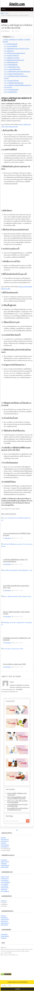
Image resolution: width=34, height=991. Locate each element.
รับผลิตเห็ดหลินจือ (5, 936)
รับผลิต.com (17, 4)
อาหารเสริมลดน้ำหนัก (5, 882)
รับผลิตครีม (3, 838)
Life (5, 21)
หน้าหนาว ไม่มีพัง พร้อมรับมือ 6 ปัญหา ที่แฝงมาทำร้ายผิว (16, 125)
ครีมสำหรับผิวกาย (5, 841)
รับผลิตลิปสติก (4, 918)
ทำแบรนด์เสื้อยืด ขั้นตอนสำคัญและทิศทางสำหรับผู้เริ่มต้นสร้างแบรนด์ (17, 809)
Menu (3, 9)
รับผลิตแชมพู (4, 863)
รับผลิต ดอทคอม (6, 31)
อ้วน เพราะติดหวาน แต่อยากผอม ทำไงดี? (14, 664)
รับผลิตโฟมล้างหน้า (5, 865)
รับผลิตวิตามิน (4, 889)
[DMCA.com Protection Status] (6, 975)
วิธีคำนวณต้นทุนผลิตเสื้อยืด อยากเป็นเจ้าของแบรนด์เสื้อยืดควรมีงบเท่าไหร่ (16, 798)
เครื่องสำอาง (3, 916)
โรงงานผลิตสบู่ (4, 860)
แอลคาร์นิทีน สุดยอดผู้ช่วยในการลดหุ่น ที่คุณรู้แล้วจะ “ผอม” (16, 586)
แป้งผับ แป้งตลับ (4, 925)
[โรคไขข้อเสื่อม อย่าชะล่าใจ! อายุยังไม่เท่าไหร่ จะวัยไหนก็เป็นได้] (17, 629)
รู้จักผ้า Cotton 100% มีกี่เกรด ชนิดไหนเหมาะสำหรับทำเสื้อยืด (17, 801)
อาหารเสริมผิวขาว (5, 880)
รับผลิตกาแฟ (3, 901)
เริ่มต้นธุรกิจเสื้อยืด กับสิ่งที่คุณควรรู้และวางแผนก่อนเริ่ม (17, 794)
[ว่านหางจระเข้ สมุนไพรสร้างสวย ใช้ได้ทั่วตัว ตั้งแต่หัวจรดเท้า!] (17, 524)
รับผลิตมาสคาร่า (4, 921)
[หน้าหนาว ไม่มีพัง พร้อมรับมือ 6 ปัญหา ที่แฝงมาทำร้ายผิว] (17, 602)
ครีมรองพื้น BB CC (5, 847)
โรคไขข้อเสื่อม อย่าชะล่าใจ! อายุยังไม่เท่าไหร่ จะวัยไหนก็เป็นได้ (16, 639)
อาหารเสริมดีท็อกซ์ (5, 891)
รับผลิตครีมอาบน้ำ (5, 862)
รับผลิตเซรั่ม (3, 843)
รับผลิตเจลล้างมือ (4, 867)
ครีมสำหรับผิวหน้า (5, 839)
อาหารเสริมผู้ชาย (4, 886)
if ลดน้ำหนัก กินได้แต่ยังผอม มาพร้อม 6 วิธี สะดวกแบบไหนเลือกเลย (15, 560)
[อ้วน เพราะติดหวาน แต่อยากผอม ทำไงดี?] (17, 655)
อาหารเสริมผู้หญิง (5, 884)
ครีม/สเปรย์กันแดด (5, 845)
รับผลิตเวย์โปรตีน (5, 888)
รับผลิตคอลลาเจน (5, 878)
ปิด (12, 37)
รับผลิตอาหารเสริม (5, 877)
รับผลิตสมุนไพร (4, 934)
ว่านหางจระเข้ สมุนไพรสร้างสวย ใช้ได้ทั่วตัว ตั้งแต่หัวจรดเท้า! (17, 534)
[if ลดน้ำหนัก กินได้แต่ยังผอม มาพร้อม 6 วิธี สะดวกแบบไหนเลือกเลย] (17, 550)
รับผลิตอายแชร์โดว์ (5, 919)
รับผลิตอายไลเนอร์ (5, 923)
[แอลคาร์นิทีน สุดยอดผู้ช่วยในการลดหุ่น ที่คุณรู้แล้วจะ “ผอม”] (17, 576)
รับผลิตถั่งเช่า (4, 938)
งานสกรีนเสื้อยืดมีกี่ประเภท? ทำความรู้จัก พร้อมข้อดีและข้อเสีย (17, 805)
